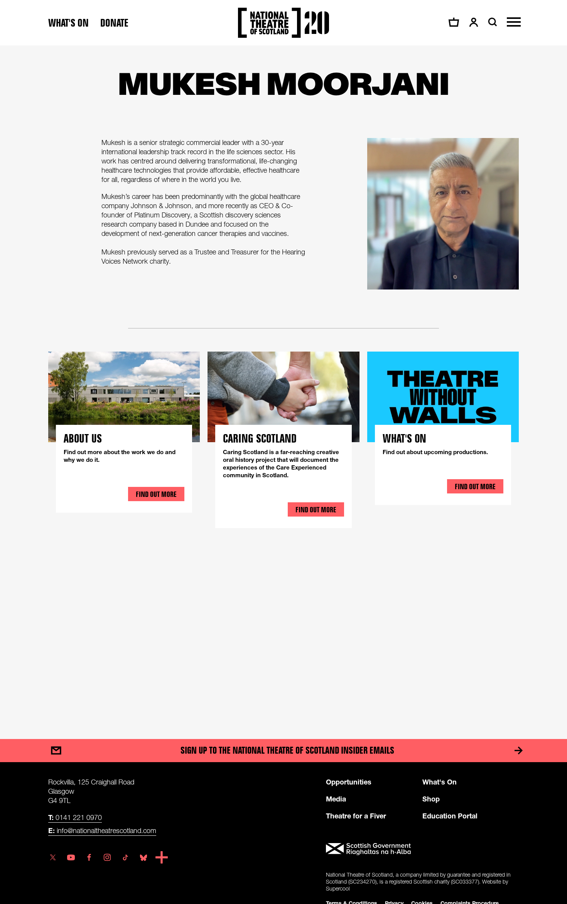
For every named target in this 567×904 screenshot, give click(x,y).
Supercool (338, 888)
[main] (283, 384)
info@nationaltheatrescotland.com (102, 830)
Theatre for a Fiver (356, 815)
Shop (431, 799)
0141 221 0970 (75, 817)
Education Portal (450, 815)
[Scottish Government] (422, 849)
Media (336, 799)
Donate (114, 23)
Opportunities (348, 782)
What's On (439, 782)
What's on (68, 23)
